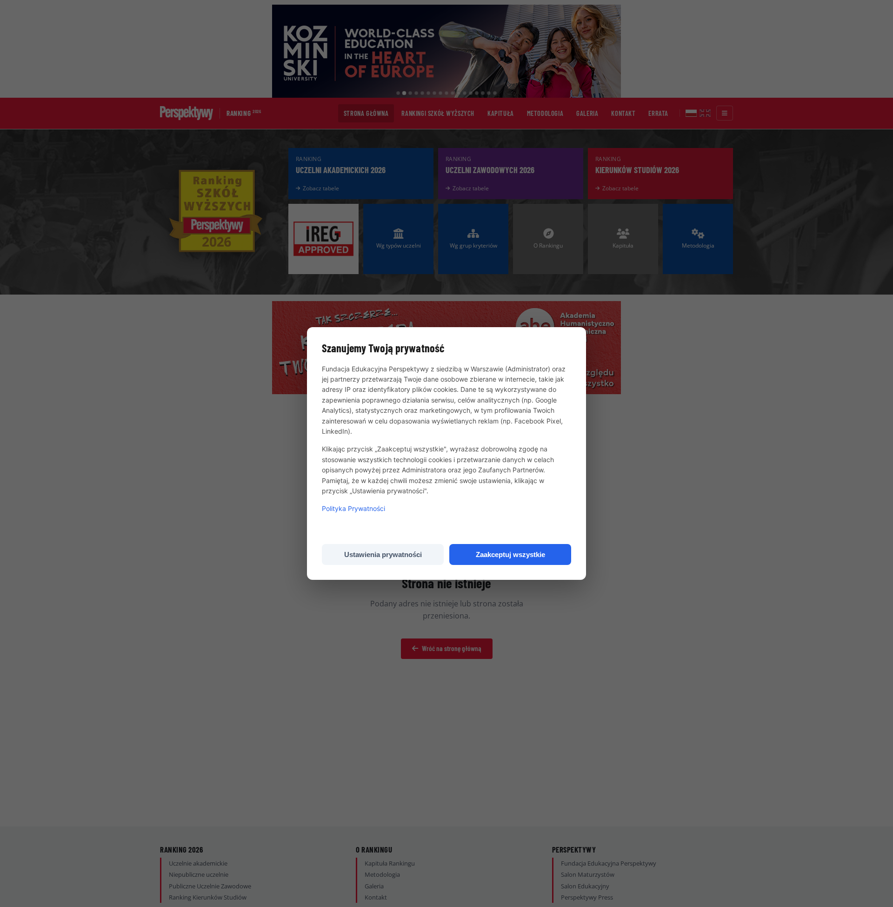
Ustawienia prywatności (383, 554)
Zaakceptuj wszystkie (510, 554)
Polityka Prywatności (353, 508)
